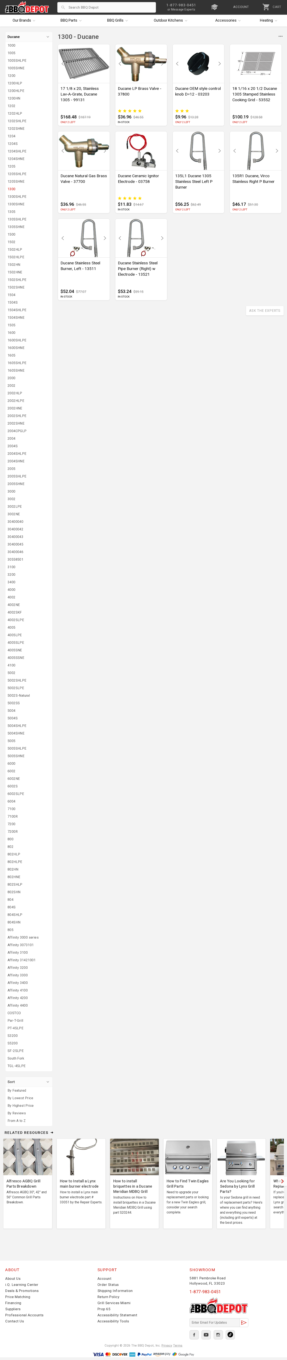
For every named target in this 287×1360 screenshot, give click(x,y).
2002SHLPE (17, 416)
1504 (12, 295)
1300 (12, 189)
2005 (12, 469)
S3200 (13, 1036)
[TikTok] (230, 1334)
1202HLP (15, 113)
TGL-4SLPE (17, 1066)
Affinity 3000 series (23, 937)
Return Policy (108, 1297)
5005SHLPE (17, 748)
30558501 (15, 559)
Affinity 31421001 (22, 960)
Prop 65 (104, 1309)
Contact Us (14, 1321)
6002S (13, 786)
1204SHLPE (17, 151)
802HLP (14, 854)
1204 (12, 136)
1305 (12, 212)
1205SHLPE (17, 174)
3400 (12, 582)
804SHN (14, 922)
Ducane (14, 37)
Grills (115, 20)
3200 (12, 575)
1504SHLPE (17, 310)
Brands (22, 20)
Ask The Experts (264, 311)
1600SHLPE (17, 340)
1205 (12, 166)
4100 (12, 665)
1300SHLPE (17, 197)
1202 (12, 106)
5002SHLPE (17, 680)
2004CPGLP (17, 431)
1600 (12, 333)
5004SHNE (16, 733)
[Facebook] (194, 1334)
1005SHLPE (17, 61)
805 (10, 930)
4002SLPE (16, 620)
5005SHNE (16, 756)
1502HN (14, 265)
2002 (12, 386)
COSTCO (14, 1013)
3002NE (14, 514)
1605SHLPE (17, 363)
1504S (13, 302)
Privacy (167, 1345)
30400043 (15, 537)
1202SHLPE (17, 121)
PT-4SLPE (15, 1028)
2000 (12, 378)
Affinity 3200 (18, 968)
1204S (13, 144)
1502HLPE (16, 257)
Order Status (108, 1285)
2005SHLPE (17, 476)
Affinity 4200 (18, 998)
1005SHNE (16, 68)
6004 (12, 801)
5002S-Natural (19, 696)
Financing (13, 1303)
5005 (12, 741)
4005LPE (15, 635)
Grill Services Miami (114, 1303)
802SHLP (15, 885)
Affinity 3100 (18, 953)
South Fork (16, 1058)
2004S (13, 446)
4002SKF (15, 612)
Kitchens (168, 20)
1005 (12, 53)
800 (10, 839)
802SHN (14, 892)
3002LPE (15, 507)
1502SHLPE (17, 280)
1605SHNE (16, 370)
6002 (12, 771)
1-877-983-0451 (205, 1291)
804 (10, 900)
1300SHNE (16, 204)
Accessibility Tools (113, 1321)
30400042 (15, 529)
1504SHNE (16, 318)
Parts (69, 20)
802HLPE (15, 862)
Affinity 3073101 (21, 945)
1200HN (14, 98)
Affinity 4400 (18, 1005)
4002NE (14, 605)
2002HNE (15, 408)
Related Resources (27, 1132)
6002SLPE (16, 794)
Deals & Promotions (22, 1291)
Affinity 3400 (18, 983)
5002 (12, 673)
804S (12, 907)
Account (104, 1278)
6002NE (14, 779)
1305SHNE (16, 227)
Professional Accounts (24, 1315)
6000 (12, 764)
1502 (12, 242)
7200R (13, 832)
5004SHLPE (17, 726)
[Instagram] (218, 1334)
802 (10, 847)
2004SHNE (16, 461)
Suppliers (13, 1309)
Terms (178, 1345)
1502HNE (15, 272)
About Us (13, 1278)
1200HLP (15, 83)
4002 (12, 597)
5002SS (14, 703)
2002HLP (15, 393)
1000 (12, 45)
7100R (13, 816)
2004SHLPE (17, 454)
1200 (12, 76)
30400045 (15, 544)
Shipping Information (115, 1291)
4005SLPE (16, 643)
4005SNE (15, 650)
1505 (12, 325)
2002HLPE (16, 401)
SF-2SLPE (16, 1051)
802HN (13, 869)
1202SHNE (16, 129)
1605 (12, 355)
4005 (12, 628)
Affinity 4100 (18, 990)
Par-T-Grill (15, 1021)
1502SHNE (16, 287)
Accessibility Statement (117, 1315)
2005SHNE (16, 484)
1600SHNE (16, 348)
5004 (12, 711)
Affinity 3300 (18, 975)
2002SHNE (16, 423)
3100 (12, 567)
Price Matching (17, 1297)
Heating (266, 20)
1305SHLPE (17, 219)
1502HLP (15, 250)
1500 (12, 234)
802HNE (14, 877)
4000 (12, 590)
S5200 (13, 1043)
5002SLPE (16, 688)
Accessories (226, 20)
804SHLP (15, 915)
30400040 (15, 522)
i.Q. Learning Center (21, 1285)
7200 (12, 824)
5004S (13, 718)
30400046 (15, 552)
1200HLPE (16, 91)
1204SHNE (16, 159)
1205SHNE (16, 182)
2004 (12, 439)
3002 (12, 499)
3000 (12, 491)
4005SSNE (16, 658)
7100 (12, 809)
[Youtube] (206, 1334)
